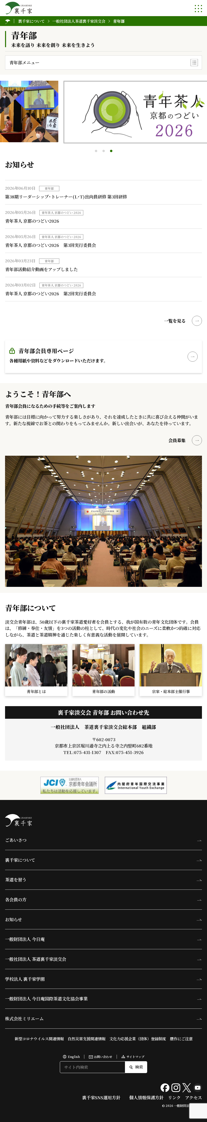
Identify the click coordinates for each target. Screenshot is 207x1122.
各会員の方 (16, 899)
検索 (139, 1067)
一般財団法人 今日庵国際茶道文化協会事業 (46, 998)
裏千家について (20, 860)
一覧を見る (175, 321)
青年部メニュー (24, 62)
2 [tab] (103, 151)
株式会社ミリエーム (24, 1018)
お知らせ (13, 919)
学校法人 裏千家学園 (25, 979)
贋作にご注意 (181, 1038)
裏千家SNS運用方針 (101, 1097)
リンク (174, 1097)
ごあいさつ (16, 840)
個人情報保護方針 (146, 1097)
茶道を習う (16, 879)
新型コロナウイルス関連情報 (39, 1038)
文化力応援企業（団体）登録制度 (137, 1038)
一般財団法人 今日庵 (25, 939)
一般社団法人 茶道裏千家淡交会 (35, 959)
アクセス (193, 1097)
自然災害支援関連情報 (87, 1038)
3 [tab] (111, 151)
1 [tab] (95, 151)
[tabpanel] (103, 112)
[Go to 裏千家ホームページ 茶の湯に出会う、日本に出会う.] (7, 21)
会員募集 (177, 440)
